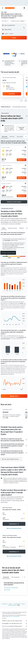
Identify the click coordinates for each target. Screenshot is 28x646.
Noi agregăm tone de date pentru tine (12, 623)
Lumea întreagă (17, 603)
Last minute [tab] (20, 136)
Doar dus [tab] (12, 136)
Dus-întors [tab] (4, 136)
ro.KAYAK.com (4, 603)
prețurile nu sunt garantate (13, 616)
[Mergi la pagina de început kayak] (9, 8)
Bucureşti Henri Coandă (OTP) (11, 587)
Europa (23, 603)
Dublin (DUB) (7, 590)
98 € (2, 14)
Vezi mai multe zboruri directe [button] (14, 528)
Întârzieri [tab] (21, 228)
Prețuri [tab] (3, 228)
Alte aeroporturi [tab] (15, 577)
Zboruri (10, 603)
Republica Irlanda (11, 605)
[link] (14, 396)
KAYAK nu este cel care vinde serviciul (12, 620)
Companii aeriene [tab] (12, 228)
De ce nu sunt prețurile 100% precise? (12, 626)
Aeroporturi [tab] (6, 577)
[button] (2, 8)
